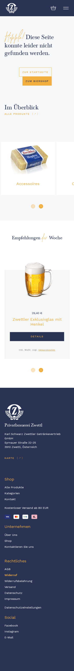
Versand (10, 587)
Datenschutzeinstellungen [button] (22, 607)
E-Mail (8, 637)
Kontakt (10, 499)
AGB (7, 569)
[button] (41, 206)
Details (37, 336)
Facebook (11, 625)
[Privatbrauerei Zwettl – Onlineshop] (11, 8)
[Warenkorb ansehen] (53, 8)
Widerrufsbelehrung (18, 581)
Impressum (12, 599)
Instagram (11, 631)
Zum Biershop (37, 81)
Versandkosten (46, 350)
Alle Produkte (14, 487)
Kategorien (12, 493)
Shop (8, 541)
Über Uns (10, 535)
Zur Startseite (35, 72)
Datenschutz (13, 593)
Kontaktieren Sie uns (19, 546)
